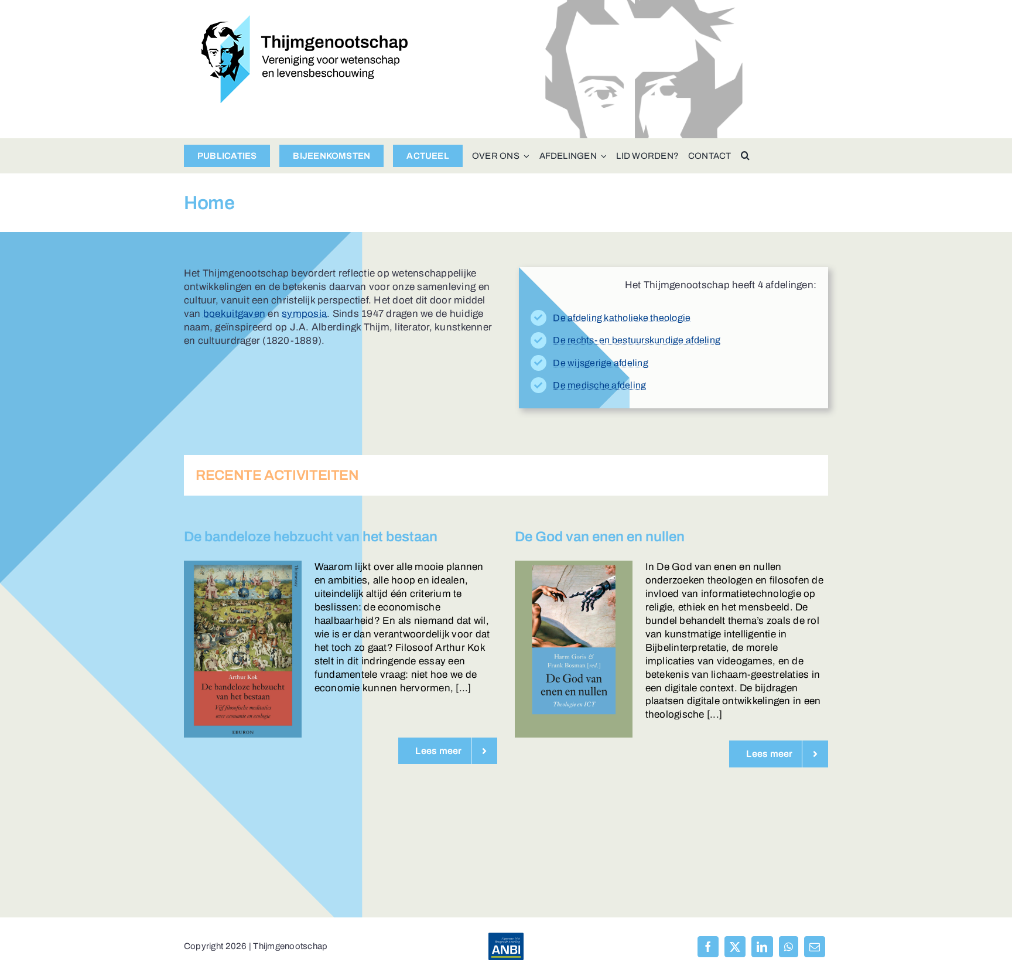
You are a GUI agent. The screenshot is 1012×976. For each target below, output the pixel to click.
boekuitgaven (234, 313)
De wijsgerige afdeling (600, 363)
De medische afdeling (599, 385)
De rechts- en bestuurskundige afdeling (636, 340)
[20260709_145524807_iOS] (243, 565)
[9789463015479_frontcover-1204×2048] (573, 565)
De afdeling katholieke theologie (621, 318)
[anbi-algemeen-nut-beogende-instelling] (506, 937)
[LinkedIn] (761, 946)
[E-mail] (814, 946)
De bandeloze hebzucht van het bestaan (310, 536)
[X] (735, 946)
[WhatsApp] (788, 946)
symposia (304, 313)
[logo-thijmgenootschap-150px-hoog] (304, 20)
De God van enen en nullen (600, 536)
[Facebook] (708, 946)
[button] (745, 155)
